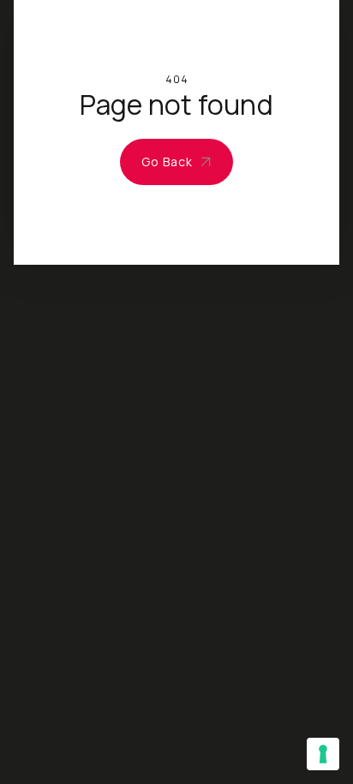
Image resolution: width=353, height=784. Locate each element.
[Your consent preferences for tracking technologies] (323, 754)
